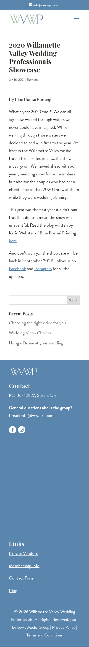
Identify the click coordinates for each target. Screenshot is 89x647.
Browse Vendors (23, 553)
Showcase (33, 79)
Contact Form (21, 578)
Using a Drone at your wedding (36, 342)
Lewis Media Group (33, 627)
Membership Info (24, 565)
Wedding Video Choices (30, 332)
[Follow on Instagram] (21, 429)
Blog (13, 590)
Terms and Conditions (44, 635)
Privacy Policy (63, 627)
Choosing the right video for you (37, 322)
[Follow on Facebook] (12, 429)
